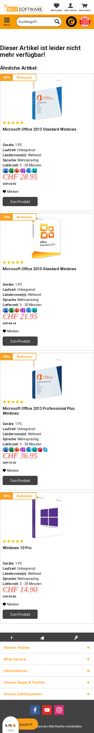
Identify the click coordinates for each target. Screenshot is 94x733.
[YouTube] (47, 710)
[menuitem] (7, 22)
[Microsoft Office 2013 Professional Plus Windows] (47, 377)
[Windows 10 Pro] (47, 516)
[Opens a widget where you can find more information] (21, 724)
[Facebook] (35, 710)
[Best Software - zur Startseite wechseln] (23, 9)
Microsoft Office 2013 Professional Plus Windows (39, 411)
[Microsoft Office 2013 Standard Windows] (47, 98)
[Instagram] (59, 710)
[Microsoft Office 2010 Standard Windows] (47, 237)
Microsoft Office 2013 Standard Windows (39, 129)
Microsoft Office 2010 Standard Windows (39, 269)
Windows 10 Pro (17, 548)
